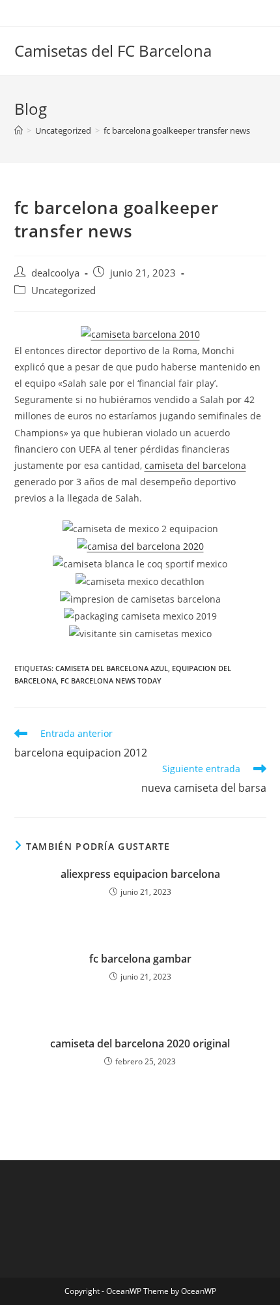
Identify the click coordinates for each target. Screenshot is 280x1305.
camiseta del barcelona (195, 465)
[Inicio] (18, 130)
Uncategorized (63, 290)
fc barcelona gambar (140, 959)
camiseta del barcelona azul (111, 668)
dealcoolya (55, 273)
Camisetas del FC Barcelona (113, 50)
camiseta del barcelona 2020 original (140, 1043)
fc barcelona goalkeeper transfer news (177, 130)
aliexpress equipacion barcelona (140, 874)
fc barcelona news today (111, 680)
